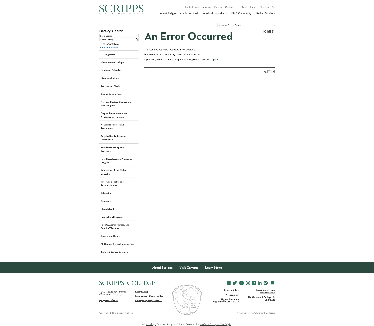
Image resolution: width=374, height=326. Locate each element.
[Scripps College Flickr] (254, 283)
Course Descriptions (111, 93)
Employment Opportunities (149, 296)
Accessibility (232, 295)
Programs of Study (110, 86)
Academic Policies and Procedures (112, 126)
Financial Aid (107, 208)
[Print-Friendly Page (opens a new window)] (269, 31)
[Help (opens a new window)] (272, 31)
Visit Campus (188, 267)
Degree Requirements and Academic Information (114, 115)
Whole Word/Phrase (111, 44)
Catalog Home (108, 54)
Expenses (106, 200)
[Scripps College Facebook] (229, 283)
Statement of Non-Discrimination (265, 291)
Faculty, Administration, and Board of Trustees (115, 226)
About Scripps (168, 13)
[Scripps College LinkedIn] (260, 283)
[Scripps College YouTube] (241, 283)
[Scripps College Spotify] (266, 283)
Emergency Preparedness (148, 300)
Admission (106, 193)
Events (253, 7)
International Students (112, 216)
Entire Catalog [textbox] (106, 35)
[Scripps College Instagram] (248, 283)
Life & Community (241, 13)
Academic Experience (215, 13)
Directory (264, 7)
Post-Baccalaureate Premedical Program (117, 160)
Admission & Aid (189, 13)
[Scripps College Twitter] (235, 283)
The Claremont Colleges (262, 312)
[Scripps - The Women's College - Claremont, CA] (121, 9)
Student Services (265, 13)
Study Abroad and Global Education (113, 172)
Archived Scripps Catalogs (114, 251)
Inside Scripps (192, 7)
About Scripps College (112, 62)
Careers (229, 7)
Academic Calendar (111, 70)
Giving (243, 7)
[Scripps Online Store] (272, 283)
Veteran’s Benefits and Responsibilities (112, 183)
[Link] (273, 7)
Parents (218, 7)
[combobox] (247, 25)
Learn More (213, 267)
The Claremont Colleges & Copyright (261, 298)
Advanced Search (108, 47)
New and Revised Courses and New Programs (116, 103)
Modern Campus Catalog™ (215, 324)
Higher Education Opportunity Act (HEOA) (226, 300)
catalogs (151, 324)
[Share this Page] (265, 31)
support (215, 59)
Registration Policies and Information (113, 138)
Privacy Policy (231, 290)
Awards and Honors (110, 236)
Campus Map (141, 291)
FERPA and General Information (117, 243)
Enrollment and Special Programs (112, 149)
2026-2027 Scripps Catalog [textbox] (229, 25)
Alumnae (206, 7)
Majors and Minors (110, 78)
